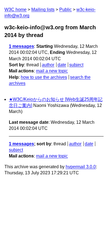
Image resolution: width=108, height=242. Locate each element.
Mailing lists (43, 9)
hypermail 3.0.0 (81, 166)
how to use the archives (44, 77)
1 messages (21, 46)
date (62, 64)
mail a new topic (52, 71)
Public (65, 9)
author (48, 64)
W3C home (15, 9)
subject (76, 64)
